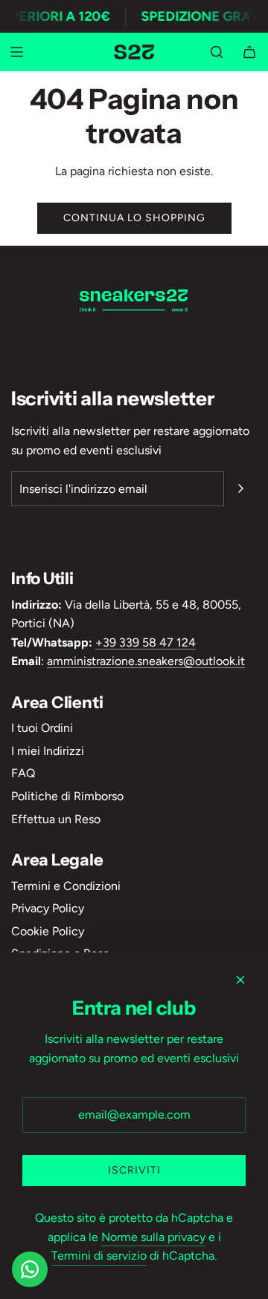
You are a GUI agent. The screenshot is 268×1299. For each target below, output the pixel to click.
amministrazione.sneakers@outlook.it (146, 661)
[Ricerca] (216, 52)
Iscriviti (134, 1170)
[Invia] (240, 488)
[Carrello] (249, 52)
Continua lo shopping (134, 218)
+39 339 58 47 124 (145, 642)
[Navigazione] (16, 52)
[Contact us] (30, 1269)
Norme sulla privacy (153, 1237)
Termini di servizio (99, 1256)
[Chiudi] (240, 979)
